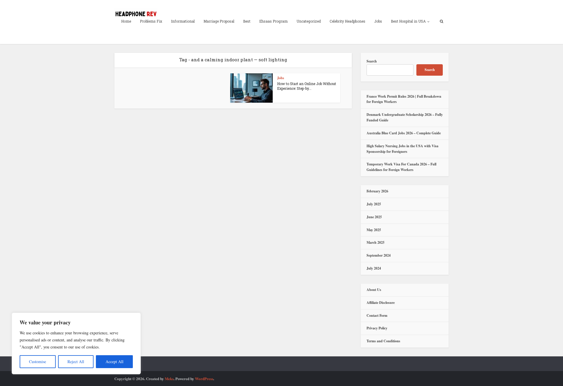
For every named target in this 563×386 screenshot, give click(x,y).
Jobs (378, 21)
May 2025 (374, 229)
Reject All (75, 361)
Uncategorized (308, 21)
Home (126, 21)
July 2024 (374, 268)
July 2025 (374, 204)
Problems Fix (151, 21)
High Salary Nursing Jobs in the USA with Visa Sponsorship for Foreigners (402, 148)
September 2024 (379, 255)
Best (246, 21)
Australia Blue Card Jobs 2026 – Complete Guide (404, 133)
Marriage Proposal (219, 21)
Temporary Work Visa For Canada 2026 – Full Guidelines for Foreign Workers (401, 167)
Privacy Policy (377, 328)
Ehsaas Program (273, 21)
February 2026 (377, 191)
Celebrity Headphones (347, 21)
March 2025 (375, 242)
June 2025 (374, 216)
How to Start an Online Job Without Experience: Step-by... (306, 86)
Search (372, 61)
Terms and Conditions (383, 340)
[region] (76, 343)
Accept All (114, 361)
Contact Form (377, 315)
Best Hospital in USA (408, 21)
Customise (37, 361)
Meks (169, 378)
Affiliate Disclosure (381, 302)
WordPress (204, 378)
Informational (183, 21)
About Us (374, 289)
